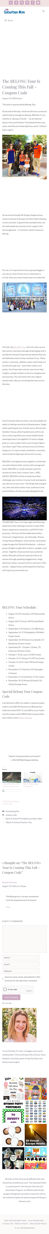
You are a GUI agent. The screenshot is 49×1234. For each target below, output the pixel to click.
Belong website (25, 717)
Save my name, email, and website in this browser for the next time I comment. (22, 979)
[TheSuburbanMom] (14, 11)
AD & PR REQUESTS (36, 1220)
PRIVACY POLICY (21, 1223)
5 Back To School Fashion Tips (19, 822)
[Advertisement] (24, 52)
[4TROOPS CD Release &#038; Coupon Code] (11, 795)
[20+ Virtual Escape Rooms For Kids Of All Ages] (36, 1135)
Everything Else (12, 811)
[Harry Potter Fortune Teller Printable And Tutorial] (13, 1158)
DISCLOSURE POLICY (38, 1223)
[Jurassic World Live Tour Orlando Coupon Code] (11, 777)
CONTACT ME (7, 1223)
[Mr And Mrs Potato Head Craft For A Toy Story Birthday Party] (36, 1089)
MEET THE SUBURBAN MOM (15, 1220)
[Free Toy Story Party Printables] (13, 1112)
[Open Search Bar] (43, 11)
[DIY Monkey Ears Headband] (13, 1135)
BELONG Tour (19, 347)
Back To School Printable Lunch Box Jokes (24, 818)
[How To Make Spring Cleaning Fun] (32, 777)
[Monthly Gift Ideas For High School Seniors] (13, 1089)
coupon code (11, 815)
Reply (8, 907)
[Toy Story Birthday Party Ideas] (36, 1158)
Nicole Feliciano (9, 882)
